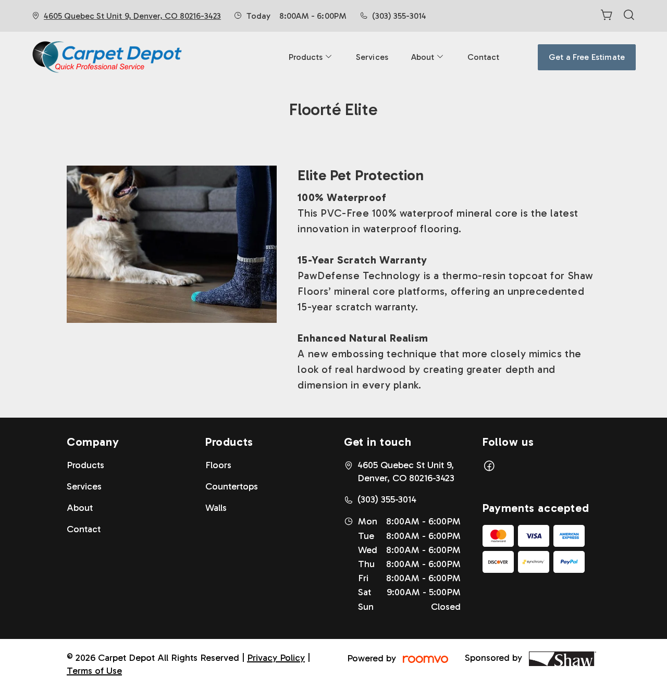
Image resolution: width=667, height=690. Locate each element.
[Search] (629, 16)
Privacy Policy (276, 657)
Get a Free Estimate (587, 57)
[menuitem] (310, 57)
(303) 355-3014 (399, 16)
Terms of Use (94, 670)
